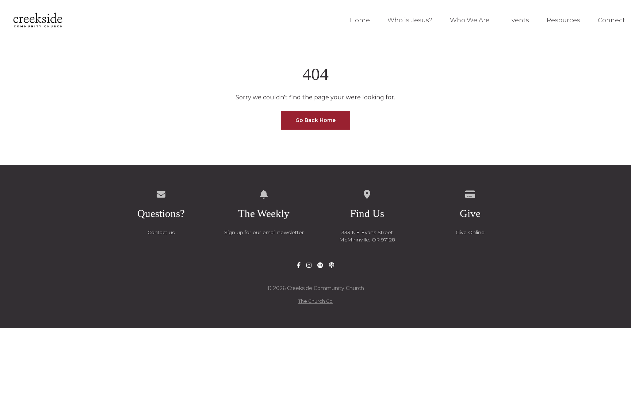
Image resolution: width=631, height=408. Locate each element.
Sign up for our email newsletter (264, 232)
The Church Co (315, 301)
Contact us (161, 232)
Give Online (470, 232)
